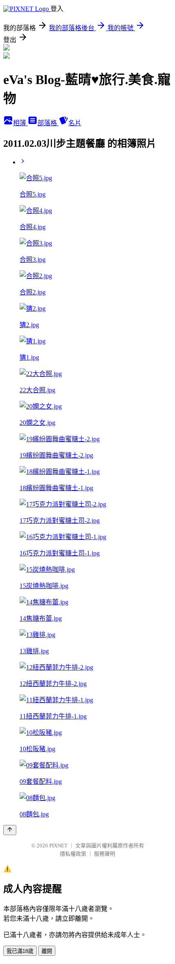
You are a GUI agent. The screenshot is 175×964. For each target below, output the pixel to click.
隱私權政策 (73, 854)
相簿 (20, 122)
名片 (74, 122)
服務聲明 (104, 854)
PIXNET (58, 845)
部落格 (48, 122)
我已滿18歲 (20, 951)
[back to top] (9, 830)
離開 (47, 951)
